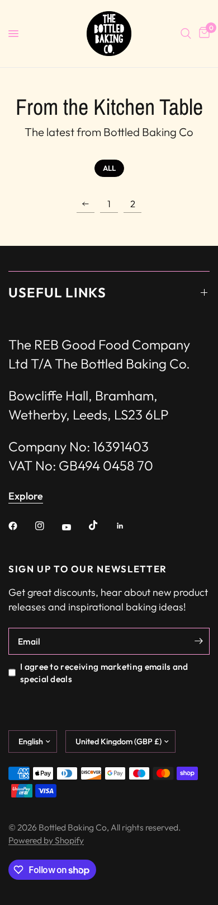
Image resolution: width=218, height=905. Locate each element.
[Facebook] (20, 526)
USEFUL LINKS (57, 292)
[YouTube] (74, 527)
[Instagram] (47, 526)
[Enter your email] (198, 641)
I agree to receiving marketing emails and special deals (104, 672)
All (109, 168)
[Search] (186, 33)
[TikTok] (101, 525)
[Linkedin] (128, 526)
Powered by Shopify (46, 840)
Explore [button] (25, 496)
